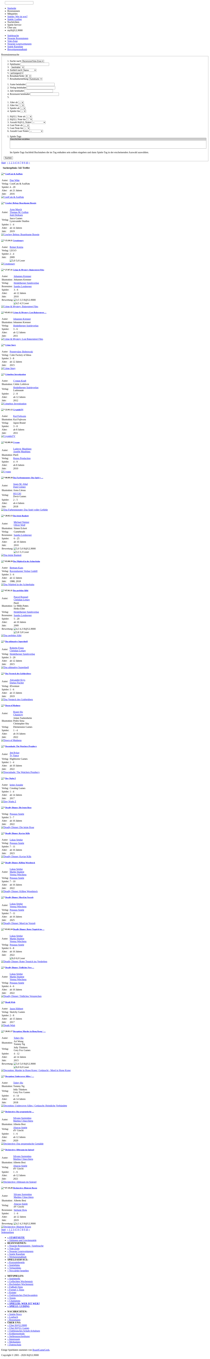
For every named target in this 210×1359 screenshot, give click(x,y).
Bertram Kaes (16, 567)
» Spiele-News (14, 1314)
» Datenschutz (14, 1344)
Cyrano (16, 442)
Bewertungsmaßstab (17, 49)
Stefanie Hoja (20, 1210)
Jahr (17, 90)
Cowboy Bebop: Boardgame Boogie (20, 203)
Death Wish (10, 1002)
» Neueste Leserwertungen (20, 1251)
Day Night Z (10, 778)
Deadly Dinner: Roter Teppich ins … (28, 929)
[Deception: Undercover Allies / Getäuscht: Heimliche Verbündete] (34, 1105)
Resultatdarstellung (19, 79)
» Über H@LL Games (18, 1328)
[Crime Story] (8, 368)
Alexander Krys (17, 680)
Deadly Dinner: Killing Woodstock (20, 862)
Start (3, 162)
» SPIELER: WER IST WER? (23, 1303)
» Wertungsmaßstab (16, 1257)
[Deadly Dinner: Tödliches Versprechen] (21, 996)
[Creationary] (8, 263)
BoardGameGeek (41, 1350)
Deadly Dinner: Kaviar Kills (17, 833)
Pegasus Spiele (17, 814)
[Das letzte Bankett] (11, 555)
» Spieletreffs (13, 1278)
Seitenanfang (7, 1232)
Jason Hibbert (16, 1008)
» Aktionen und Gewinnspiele (21, 1240)
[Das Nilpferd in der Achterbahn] (17, 584)
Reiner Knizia (16, 247)
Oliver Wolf (19, 525)
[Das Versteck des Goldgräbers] (17, 699)
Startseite (11, 8)
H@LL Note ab (17, 116)
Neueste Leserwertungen (19, 44)
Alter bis (14, 105)
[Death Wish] (8, 1025)
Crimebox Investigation (15, 374)
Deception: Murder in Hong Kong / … (29, 1031)
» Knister (11, 1292)
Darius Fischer (17, 682)
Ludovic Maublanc (22, 448)
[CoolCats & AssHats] (12, 197)
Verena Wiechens (18, 874)
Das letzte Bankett (21, 516)
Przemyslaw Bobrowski (21, 351)
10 (27, 162)
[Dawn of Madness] (11, 740)
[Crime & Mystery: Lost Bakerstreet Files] (22, 339)
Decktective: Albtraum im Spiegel (19, 1150)
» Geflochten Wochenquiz (20, 1281)
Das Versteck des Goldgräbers (18, 673)
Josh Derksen (16, 215)
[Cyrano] (6, 471)
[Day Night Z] (8, 801)
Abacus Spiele (20, 1127)
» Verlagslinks (14, 1268)
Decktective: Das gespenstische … (19, 1111)
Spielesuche (13, 35)
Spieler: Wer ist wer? (17, 16)
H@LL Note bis (18, 119)
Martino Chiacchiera (23, 1121)
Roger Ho (18, 712)
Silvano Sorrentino (22, 1118)
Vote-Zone (12, 41)
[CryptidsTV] (8, 436)
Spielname (15, 64)
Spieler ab (15, 108)
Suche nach (15, 61)
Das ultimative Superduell (16, 641)
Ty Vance (14, 755)
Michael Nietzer (21, 522)
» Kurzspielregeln (16, 1262)
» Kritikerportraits (16, 1333)
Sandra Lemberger (23, 286)
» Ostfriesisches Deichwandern (22, 1295)
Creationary (18, 240)
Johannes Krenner (22, 276)
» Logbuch (12, 1317)
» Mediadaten (14, 1342)
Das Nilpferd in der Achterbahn (26, 561)
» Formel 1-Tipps (15, 1289)
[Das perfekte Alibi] (11, 635)
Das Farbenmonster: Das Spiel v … (28, 477)
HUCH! (17, 493)
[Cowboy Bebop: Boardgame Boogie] (20, 234)
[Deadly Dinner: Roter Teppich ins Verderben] (24, 961)
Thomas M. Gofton (19, 212)
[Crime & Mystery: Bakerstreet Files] (19, 306)
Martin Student (17, 872)
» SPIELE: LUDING (18, 1306)
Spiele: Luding (14, 19)
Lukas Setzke (16, 839)
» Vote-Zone (13, 1248)
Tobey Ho (19, 1038)
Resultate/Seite (17, 76)
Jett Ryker (14, 752)
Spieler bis (15, 111)
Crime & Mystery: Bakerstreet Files (28, 270)
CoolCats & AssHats (14, 174)
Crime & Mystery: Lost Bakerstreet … (29, 312)
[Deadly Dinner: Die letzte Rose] (17, 827)
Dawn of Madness (12, 705)
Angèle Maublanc (22, 451)
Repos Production (22, 458)
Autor (18, 84)
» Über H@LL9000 (17, 1325)
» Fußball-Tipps (15, 1287)
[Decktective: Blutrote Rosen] (16, 1226)
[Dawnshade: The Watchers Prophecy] (20, 772)
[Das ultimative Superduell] (15, 667)
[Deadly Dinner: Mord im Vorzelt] (18, 923)
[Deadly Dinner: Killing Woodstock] (19, 891)
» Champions (13, 1300)
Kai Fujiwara (19, 416)
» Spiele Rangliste (16, 1254)
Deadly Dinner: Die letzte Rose (18, 807)
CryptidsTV (18, 409)
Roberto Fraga (17, 648)
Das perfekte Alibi (20, 590)
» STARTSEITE (16, 1237)
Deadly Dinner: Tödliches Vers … (19, 967)
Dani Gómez (19, 487)
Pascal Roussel (21, 597)
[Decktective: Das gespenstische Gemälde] (22, 1143)
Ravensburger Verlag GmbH (24, 571)
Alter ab (14, 102)
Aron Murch (16, 209)
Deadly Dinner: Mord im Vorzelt (19, 897)
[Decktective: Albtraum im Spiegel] (18, 1182)
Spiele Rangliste (15, 46)
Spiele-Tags (15, 136)
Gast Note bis (16, 128)
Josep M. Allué (20, 484)
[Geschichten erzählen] (108, 139)
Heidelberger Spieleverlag (26, 283)
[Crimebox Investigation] (13, 403)
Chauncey (18, 714)
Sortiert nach (16, 70)
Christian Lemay (22, 599)
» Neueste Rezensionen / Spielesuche (25, 1245)
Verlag (18, 87)
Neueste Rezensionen (17, 38)
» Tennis (11, 1298)
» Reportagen (13, 1319)
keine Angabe (16, 785)
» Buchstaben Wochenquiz (20, 1284)
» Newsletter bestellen (18, 1270)
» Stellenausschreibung (18, 1336)
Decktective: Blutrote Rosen (25, 1188)
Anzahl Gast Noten (19, 131)
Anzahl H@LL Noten (20, 122)
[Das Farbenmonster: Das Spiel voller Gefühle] (24, 509)
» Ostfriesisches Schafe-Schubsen (23, 1331)
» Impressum (13, 1339)
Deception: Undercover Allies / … (19, 1076)
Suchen (8, 158)
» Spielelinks (13, 1265)
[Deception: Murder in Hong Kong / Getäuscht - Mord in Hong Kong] (36, 1070)
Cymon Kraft (19, 380)
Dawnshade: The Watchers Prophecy (21, 746)
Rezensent (20, 94)
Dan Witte (15, 180)
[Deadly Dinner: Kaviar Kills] (16, 856)
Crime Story (10, 345)
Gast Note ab (16, 125)
